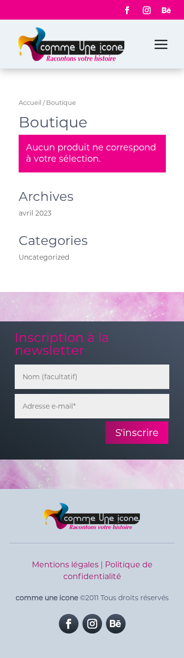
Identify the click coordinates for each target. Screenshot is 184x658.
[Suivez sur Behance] (166, 10)
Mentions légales (65, 564)
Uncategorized (44, 257)
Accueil (30, 102)
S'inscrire (136, 433)
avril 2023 (35, 213)
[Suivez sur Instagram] (147, 10)
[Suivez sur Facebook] (127, 10)
